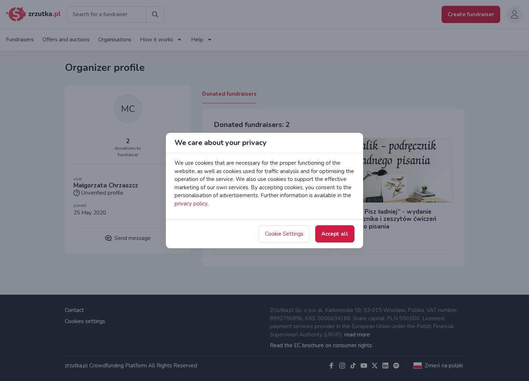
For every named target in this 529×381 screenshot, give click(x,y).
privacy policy (191, 203)
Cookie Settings (284, 233)
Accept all (334, 233)
